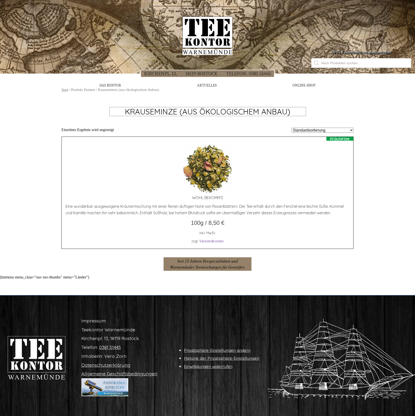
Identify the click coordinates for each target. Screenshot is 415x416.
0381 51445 (260, 73)
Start (64, 90)
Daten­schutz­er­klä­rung (105, 365)
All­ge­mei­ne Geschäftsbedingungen (119, 374)
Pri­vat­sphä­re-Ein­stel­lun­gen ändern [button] (217, 350)
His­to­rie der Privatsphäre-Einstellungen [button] (221, 358)
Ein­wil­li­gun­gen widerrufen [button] (208, 366)
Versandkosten (211, 241)
